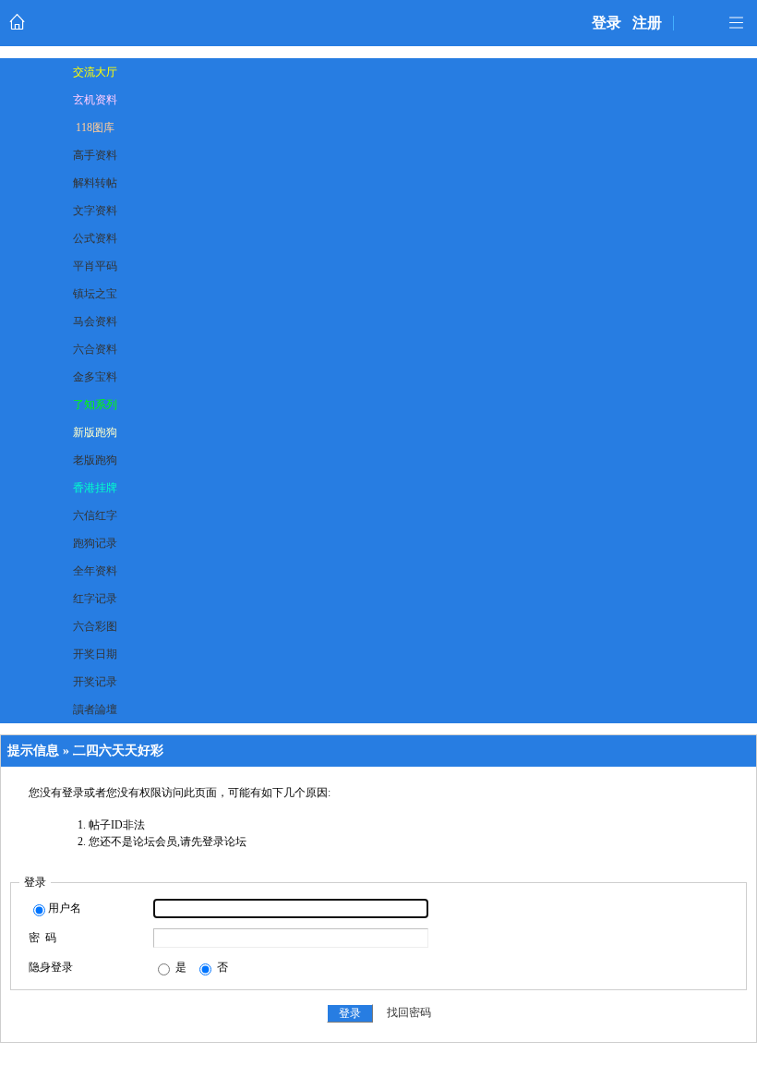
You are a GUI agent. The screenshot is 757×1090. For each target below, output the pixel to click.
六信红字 (95, 515)
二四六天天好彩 (118, 750)
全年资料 (95, 570)
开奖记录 (95, 681)
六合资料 (95, 349)
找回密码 (409, 1013)
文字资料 (95, 210)
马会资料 (95, 321)
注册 (647, 22)
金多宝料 (95, 376)
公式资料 (95, 238)
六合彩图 (95, 626)
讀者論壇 (95, 709)
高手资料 (95, 155)
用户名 (64, 908)
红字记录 (95, 598)
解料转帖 (95, 182)
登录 (606, 22)
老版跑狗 (95, 460)
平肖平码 (95, 266)
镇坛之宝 (95, 293)
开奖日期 (95, 654)
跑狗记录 (95, 543)
